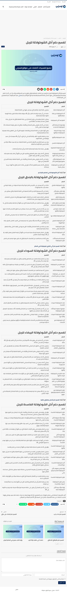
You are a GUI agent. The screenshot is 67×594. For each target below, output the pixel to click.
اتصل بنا (49, 2)
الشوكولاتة (59, 501)
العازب (3, 46)
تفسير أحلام (46, 7)
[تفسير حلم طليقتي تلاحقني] (54, 531)
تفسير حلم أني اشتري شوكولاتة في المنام (47, 246)
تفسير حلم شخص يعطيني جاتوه (50, 400)
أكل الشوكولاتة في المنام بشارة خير (49, 172)
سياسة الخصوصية (56, 2)
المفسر (40, 7)
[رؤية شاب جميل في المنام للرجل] (12, 531)
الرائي (35, 7)
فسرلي (20, 95)
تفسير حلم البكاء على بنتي (9, 514)
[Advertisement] (33, 23)
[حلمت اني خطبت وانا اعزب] (33, 531)
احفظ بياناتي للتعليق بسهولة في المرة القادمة (51, 579)
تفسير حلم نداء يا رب (60, 514)
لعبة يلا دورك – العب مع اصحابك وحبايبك (20, 7)
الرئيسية (64, 2)
